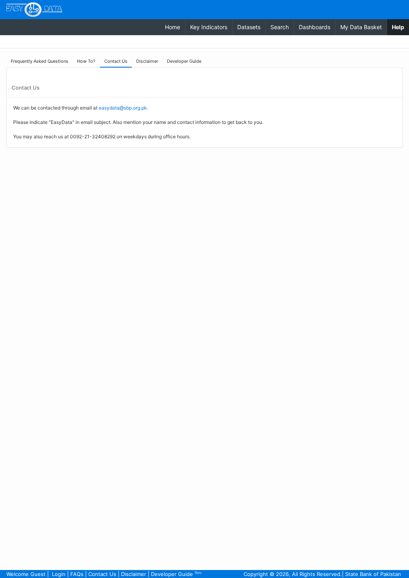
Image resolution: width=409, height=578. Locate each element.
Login (59, 574)
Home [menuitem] (172, 27)
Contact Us (102, 574)
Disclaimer (133, 574)
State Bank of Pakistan (373, 574)
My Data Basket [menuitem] (361, 27)
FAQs (76, 574)
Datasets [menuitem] (248, 27)
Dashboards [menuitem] (314, 27)
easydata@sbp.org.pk (123, 108)
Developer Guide (176, 573)
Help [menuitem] (400, 26)
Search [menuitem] (279, 27)
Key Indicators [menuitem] (208, 27)
